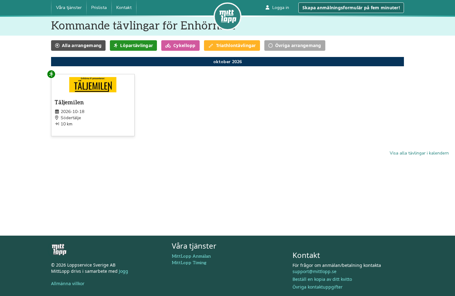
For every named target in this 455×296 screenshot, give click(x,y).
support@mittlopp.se (314, 271)
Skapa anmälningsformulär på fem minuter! (351, 8)
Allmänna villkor (67, 283)
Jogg (123, 271)
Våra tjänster (69, 8)
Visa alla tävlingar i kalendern (419, 153)
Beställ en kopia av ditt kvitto (322, 279)
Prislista (99, 8)
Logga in (280, 8)
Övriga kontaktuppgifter (317, 287)
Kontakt (124, 8)
